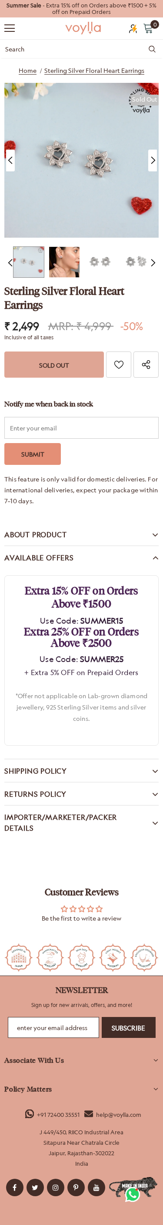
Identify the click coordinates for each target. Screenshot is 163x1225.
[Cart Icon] (148, 28)
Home (28, 70)
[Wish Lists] (118, 364)
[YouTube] (96, 1187)
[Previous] (10, 160)
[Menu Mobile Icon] (9, 28)
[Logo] (84, 27)
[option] (81, 8)
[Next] (152, 160)
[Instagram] (55, 1187)
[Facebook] (14, 1187)
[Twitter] (35, 1187)
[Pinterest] (76, 1187)
